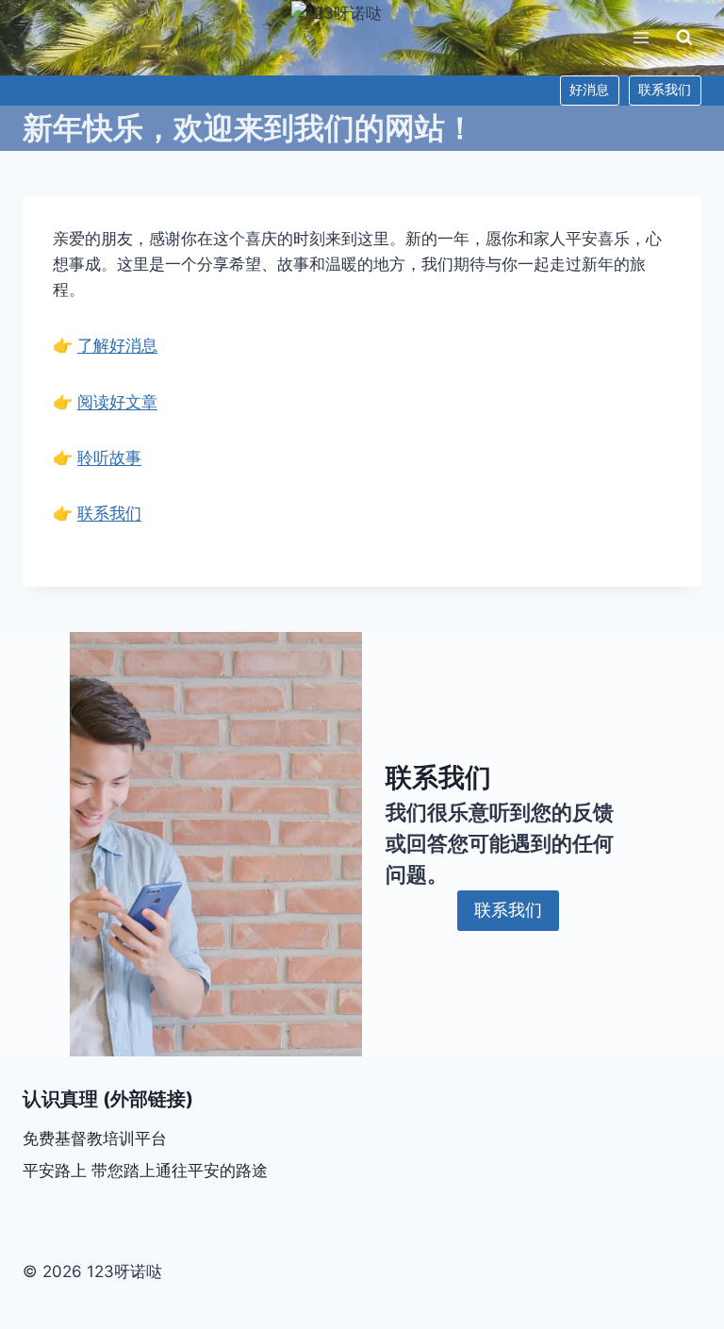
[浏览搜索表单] (684, 38)
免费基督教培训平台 (95, 1138)
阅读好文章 (117, 401)
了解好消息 (117, 345)
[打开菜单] (640, 37)
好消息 (589, 89)
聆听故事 (109, 457)
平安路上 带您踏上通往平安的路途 (145, 1170)
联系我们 (664, 89)
